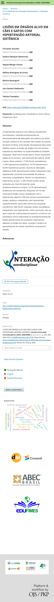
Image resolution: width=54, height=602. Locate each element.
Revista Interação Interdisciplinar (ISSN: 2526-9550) (28, 2)
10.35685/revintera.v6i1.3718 (22, 337)
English (10, 374)
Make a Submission (14, 389)
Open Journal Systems (13, 359)
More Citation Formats (13, 348)
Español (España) (14, 378)
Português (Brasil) (15, 370)
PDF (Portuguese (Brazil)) (16, 281)
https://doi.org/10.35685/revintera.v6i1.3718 (26, 107)
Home (5, 8)
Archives (14, 8)
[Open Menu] (2, 2)
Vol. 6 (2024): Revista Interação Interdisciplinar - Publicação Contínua (25, 12)
